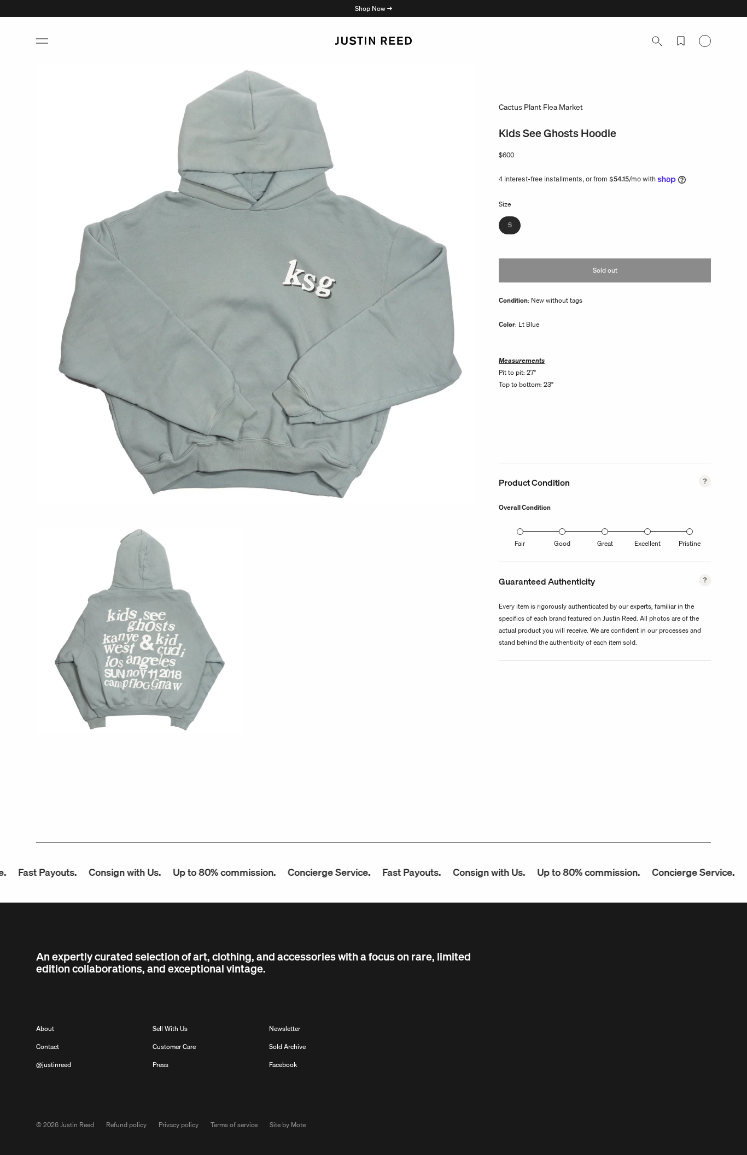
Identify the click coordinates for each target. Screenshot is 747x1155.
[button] (42, 41)
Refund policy (126, 1124)
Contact (47, 1046)
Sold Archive (287, 1046)
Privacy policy (179, 1124)
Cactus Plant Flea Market (541, 107)
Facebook (283, 1064)
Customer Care (174, 1046)
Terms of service (234, 1124)
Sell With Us (170, 1028)
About (45, 1028)
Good (562, 543)
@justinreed (53, 1064)
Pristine (690, 543)
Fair (520, 543)
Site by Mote (288, 1124)
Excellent (647, 543)
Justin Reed (77, 1124)
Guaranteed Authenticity (547, 581)
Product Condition (534, 482)
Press (160, 1064)
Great (605, 543)
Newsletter (284, 1028)
